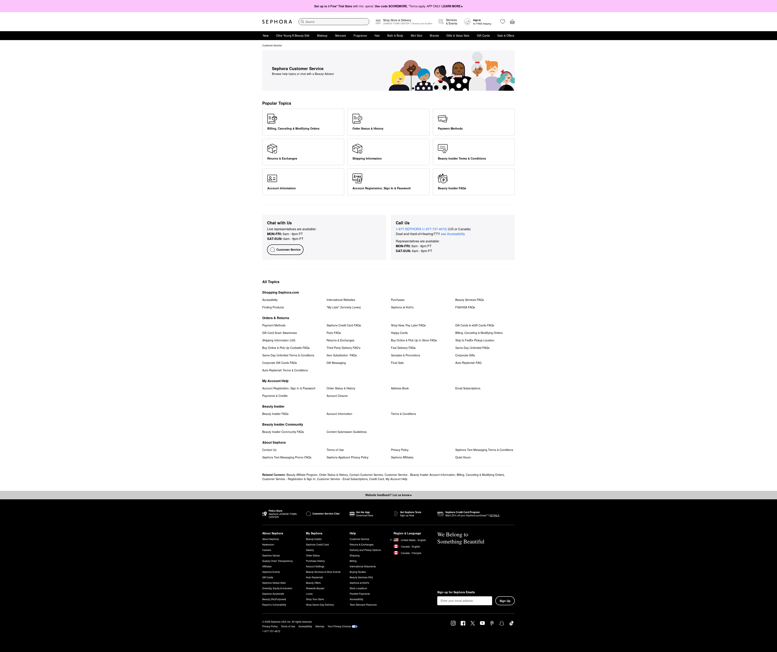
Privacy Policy (270, 626)
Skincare (340, 35)
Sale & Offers (505, 35)
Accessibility (356, 599)
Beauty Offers (313, 582)
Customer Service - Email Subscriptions (342, 479)
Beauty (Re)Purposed (274, 599)
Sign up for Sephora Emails (456, 592)
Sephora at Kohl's (359, 582)
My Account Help (396, 479)
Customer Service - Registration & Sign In (288, 479)
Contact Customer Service (366, 475)
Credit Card (376, 479)
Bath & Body (395, 35)
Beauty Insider (314, 539)
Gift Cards (483, 35)
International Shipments (363, 566)
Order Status (313, 555)
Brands (434, 35)
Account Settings (315, 566)
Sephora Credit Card (317, 544)
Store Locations (358, 588)
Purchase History (315, 561)
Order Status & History (333, 475)
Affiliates (267, 566)
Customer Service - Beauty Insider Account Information (420, 475)
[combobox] (333, 21)
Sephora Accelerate (273, 593)
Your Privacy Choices (339, 626)
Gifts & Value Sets (457, 35)
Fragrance (360, 35)
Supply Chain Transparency (277, 561)
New (266, 35)
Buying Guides (358, 571)
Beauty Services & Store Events (323, 571)
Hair (377, 35)
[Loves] (502, 21)
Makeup (322, 35)
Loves (309, 593)
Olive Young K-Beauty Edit (292, 35)
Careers (266, 550)
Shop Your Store (315, 599)
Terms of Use (288, 626)
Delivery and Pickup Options (365, 550)
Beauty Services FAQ (361, 577)
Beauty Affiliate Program (302, 475)
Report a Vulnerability (274, 604)
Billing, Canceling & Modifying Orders (480, 475)
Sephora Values (271, 555)
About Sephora (270, 539)
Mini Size (416, 35)
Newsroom (268, 544)
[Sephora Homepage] (277, 21)
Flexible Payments (360, 593)
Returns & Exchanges (362, 544)
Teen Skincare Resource (363, 604)
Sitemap (319, 626)
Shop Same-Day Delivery (320, 604)
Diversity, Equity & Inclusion (277, 588)
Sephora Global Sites (274, 582)
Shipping (355, 555)
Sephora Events (271, 571)
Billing (353, 561)
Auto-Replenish (314, 577)
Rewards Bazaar (315, 588)
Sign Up (505, 601)
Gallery (310, 550)
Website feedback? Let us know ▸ (388, 495)
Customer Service (359, 539)
